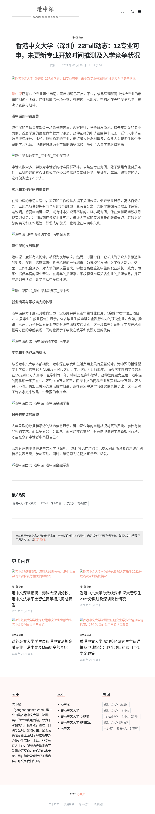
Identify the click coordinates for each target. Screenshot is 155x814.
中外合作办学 (111, 716)
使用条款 (69, 804)
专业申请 (56, 503)
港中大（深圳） (130, 716)
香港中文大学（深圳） (25, 503)
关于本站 (54, 804)
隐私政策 (84, 804)
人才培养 (109, 728)
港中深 (17, 94)
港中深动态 (77, 37)
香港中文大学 (70, 710)
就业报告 (82, 503)
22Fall (44, 503)
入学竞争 (69, 503)
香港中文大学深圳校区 (76, 722)
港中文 (65, 728)
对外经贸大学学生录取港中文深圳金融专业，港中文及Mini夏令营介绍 (42, 644)
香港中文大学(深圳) (127, 728)
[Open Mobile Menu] (139, 11)
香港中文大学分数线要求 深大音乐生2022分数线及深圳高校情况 (110, 596)
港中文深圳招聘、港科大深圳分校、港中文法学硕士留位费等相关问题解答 (42, 599)
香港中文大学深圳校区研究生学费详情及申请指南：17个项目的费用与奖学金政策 (110, 647)
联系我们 (39, 539)
